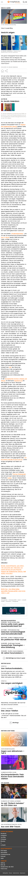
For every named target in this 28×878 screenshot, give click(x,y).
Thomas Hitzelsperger (19, 474)
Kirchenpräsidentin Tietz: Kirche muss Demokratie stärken (12, 777)
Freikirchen (4, 868)
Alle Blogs (16, 722)
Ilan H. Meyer (5, 237)
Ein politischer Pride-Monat (13, 640)
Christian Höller (15, 622)
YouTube (3, 837)
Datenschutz (16, 873)
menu (2, 2)
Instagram (4, 835)
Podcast (3, 856)
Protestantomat (5, 854)
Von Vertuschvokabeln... (12, 668)
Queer (19, 599)
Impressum (22, 873)
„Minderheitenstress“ (17, 233)
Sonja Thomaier (16, 643)
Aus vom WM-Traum (10, 827)
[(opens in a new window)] (13, 610)
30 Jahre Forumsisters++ (12, 653)
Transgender (15, 601)
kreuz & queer (5, 8)
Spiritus (3, 666)
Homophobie (4, 599)
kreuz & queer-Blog (7, 28)
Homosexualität (12, 599)
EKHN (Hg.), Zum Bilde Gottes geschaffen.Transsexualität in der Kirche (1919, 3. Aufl (13, 591)
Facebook (3, 833)
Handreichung (18, 380)
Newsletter (4, 852)
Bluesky (3, 841)
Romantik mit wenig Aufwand (11, 801)
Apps (2, 858)
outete (10, 478)
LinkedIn (3, 845)
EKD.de (3, 865)
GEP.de (3, 863)
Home (2, 70)
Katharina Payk (15, 630)
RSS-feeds (4, 850)
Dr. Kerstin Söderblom (12, 67)
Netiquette (5, 873)
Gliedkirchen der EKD (7, 866)
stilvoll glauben (7, 708)
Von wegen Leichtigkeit (11, 683)
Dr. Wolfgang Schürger (18, 637)
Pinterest (3, 839)
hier (10, 367)
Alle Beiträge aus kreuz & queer (15, 658)
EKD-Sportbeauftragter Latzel (11, 824)
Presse (10, 873)
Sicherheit (8, 601)
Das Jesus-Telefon (9, 711)
